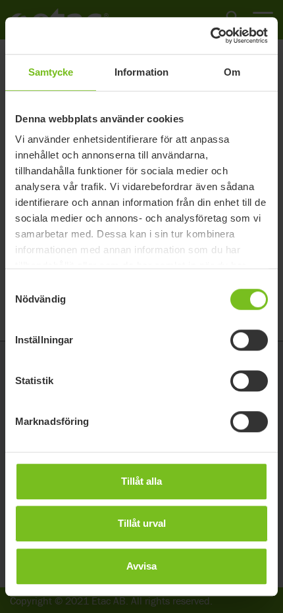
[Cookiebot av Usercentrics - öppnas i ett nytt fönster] (210, 35)
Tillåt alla (141, 481)
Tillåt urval (142, 523)
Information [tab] (141, 72)
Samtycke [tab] (51, 72)
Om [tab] (232, 72)
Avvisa (141, 566)
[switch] (249, 340)
